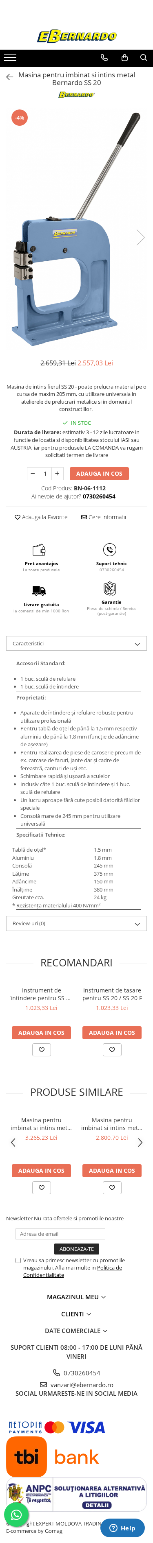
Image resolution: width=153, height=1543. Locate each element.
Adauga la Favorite (44, 517)
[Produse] (11, 60)
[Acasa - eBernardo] (77, 36)
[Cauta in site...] (144, 58)
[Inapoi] (6, 77)
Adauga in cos (99, 473)
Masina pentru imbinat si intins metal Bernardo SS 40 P (41, 1124)
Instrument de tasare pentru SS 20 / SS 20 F (112, 994)
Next (140, 237)
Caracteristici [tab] (28, 643)
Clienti (73, 1314)
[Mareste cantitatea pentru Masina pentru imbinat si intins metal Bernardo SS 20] (57, 473)
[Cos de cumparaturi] (124, 58)
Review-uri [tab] (29, 923)
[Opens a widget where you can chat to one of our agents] (122, 1529)
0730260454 (81, 1373)
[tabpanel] (76, 229)
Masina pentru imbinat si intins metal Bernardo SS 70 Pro (112, 1124)
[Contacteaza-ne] (104, 58)
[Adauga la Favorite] (41, 1049)
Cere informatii (106, 517)
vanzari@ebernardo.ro (81, 1385)
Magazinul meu (73, 1297)
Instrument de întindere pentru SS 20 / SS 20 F (42, 994)
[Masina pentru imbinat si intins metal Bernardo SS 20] (76, 229)
